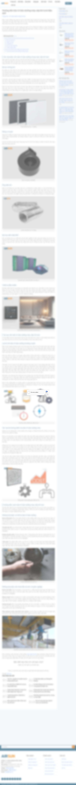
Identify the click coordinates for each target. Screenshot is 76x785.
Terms (47, 394)
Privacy (45, 394)
